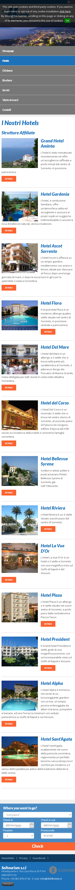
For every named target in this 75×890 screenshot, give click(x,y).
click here (65, 11)
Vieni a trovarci (10, 100)
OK (67, 20)
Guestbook (39, 858)
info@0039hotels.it (51, 878)
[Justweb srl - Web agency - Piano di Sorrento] (62, 870)
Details (9, 178)
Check (37, 846)
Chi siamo (7, 70)
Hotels (5, 60)
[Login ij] (8, 885)
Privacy (23, 858)
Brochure (7, 80)
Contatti (6, 109)
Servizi (5, 90)
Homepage (8, 51)
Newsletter (8, 858)
